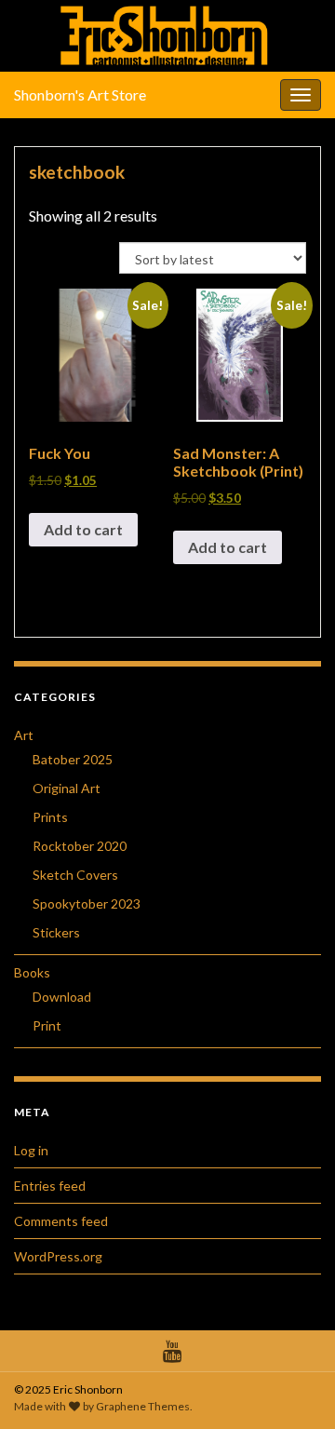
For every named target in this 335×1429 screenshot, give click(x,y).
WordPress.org (58, 1256)
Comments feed (61, 1221)
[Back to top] (293, 1387)
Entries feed (50, 1185)
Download (62, 996)
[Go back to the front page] (167, 36)
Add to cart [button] (83, 529)
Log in (31, 1150)
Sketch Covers (75, 875)
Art (24, 735)
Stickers (56, 932)
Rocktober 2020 (80, 846)
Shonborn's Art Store (80, 94)
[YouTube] (172, 1347)
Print (47, 1025)
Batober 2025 (73, 759)
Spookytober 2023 (87, 903)
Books (32, 972)
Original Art (66, 788)
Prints (50, 817)
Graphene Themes (143, 1406)
